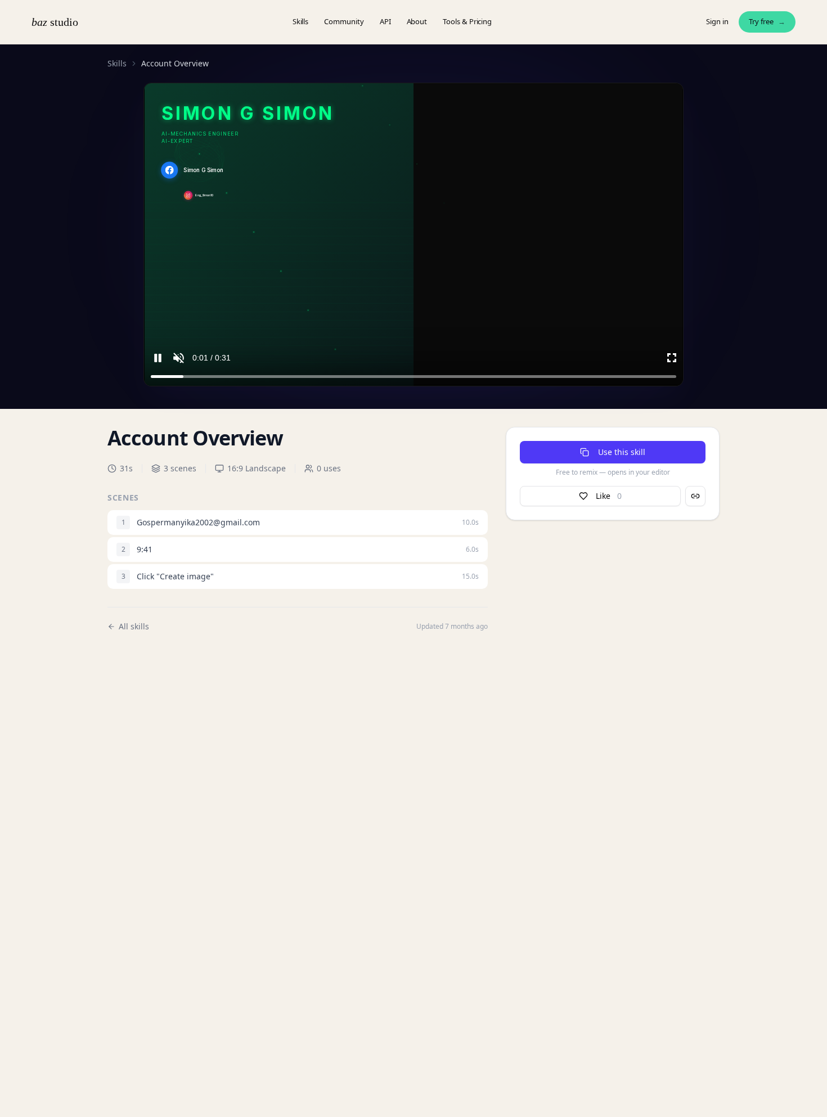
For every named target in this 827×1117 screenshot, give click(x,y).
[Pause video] (158, 358)
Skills (301, 21)
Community (343, 21)
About (417, 21)
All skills (134, 626)
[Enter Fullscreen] (671, 358)
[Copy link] (695, 496)
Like (609, 495)
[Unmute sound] (179, 358)
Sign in (717, 21)
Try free (767, 21)
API (385, 21)
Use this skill (621, 452)
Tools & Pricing (467, 21)
